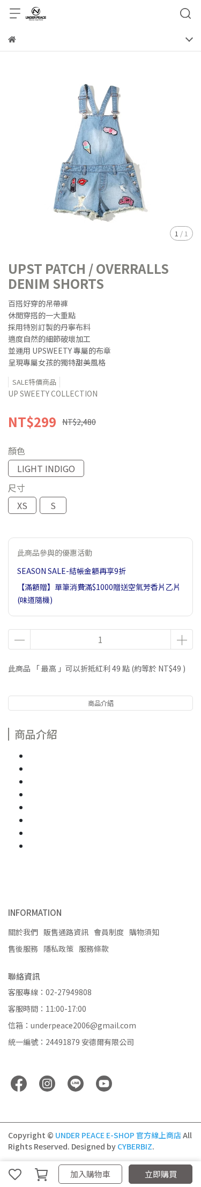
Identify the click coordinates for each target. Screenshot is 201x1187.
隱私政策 (58, 948)
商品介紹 (101, 702)
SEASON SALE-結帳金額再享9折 (71, 570)
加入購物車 (90, 1173)
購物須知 (144, 932)
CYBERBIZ (134, 1146)
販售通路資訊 (65, 932)
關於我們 (23, 932)
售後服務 (23, 948)
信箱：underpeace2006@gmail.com (72, 1025)
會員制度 (109, 932)
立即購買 (161, 1173)
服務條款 (94, 948)
